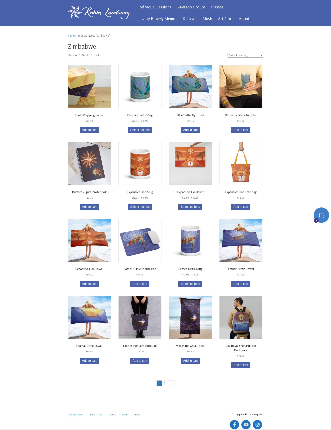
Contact (112, 414)
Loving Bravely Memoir (158, 18)
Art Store (226, 18)
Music (208, 18)
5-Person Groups (191, 7)
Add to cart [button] (89, 130)
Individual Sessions (154, 7)
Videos (137, 414)
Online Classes (95, 414)
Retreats (190, 18)
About (244, 18)
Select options (140, 130)
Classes (217, 7)
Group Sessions (75, 414)
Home (71, 35)
